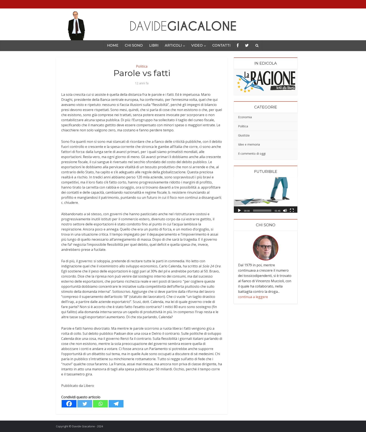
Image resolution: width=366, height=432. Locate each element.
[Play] (239, 210)
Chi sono (134, 45)
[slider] (262, 211)
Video (197, 45)
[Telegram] (116, 403)
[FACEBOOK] (238, 45)
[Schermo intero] (292, 210)
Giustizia (244, 135)
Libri (153, 45)
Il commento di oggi (252, 153)
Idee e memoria (249, 144)
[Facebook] (69, 403)
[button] (266, 195)
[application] (265, 195)
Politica (141, 66)
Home (112, 45)
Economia (245, 117)
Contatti (221, 45)
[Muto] (285, 210)
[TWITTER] (247, 45)
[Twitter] (84, 403)
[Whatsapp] (100, 403)
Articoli (173, 45)
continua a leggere (253, 296)
